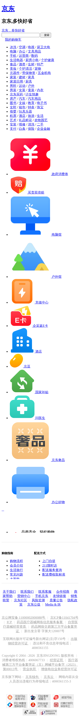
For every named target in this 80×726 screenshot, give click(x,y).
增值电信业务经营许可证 (59, 669)
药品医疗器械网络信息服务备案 (40, 622)
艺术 (13, 120)
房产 (13, 98)
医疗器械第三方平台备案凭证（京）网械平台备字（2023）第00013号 (40, 664)
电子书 (42, 103)
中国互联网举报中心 (16, 704)
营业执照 (30, 669)
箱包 (22, 107)
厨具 (28, 81)
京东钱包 (32, 677)
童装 (31, 90)
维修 (22, 124)
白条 (22, 128)
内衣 (40, 90)
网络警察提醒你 (40, 697)
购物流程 (16, 561)
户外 (31, 85)
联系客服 (44, 591)
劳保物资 (28, 73)
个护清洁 (25, 68)
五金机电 (44, 73)
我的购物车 (13, 39)
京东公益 (33, 604)
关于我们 (9, 591)
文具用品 (34, 51)
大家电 (15, 579)
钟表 (31, 107)
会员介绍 (16, 565)
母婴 (13, 111)
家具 (31, 77)
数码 (34, 55)
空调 (22, 47)
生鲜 (31, 64)
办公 (22, 51)
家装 (13, 77)
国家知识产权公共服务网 (48, 712)
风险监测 (38, 600)
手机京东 (41, 596)
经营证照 (57, 660)
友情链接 (59, 596)
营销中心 (23, 596)
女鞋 (13, 107)
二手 (40, 124)
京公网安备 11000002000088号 (24, 617)
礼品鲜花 (25, 120)
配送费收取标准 (53, 574)
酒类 (22, 64)
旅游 (31, 116)
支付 (13, 128)
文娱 (22, 103)
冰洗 (13, 47)
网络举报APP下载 (40, 704)
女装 (22, 90)
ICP (10, 622)
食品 (13, 64)
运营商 (24, 55)
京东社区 (20, 600)
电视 (31, 47)
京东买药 (16, 94)
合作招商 (62, 591)
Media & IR (53, 604)
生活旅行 (16, 570)
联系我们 (27, 591)
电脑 (13, 51)
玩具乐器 (25, 111)
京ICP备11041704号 (64, 617)
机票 (13, 116)
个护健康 (47, 60)
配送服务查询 (52, 570)
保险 (31, 128)
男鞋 (13, 85)
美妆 (13, 68)
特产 (40, 64)
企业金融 (43, 128)
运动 (22, 85)
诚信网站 (63, 697)
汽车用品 (34, 98)
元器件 (15, 73)
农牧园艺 (41, 120)
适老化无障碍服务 (30, 712)
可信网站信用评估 (16, 697)
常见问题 (16, 574)
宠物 (37, 68)
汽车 (22, 98)
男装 (13, 90)
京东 (8, 8)
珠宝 (40, 107)
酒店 (22, 116)
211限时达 (49, 565)
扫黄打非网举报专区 (63, 704)
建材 (22, 77)
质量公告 (56, 600)
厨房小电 (32, 60)
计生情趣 (32, 94)
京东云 (49, 677)
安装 (13, 124)
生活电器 (16, 60)
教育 (31, 103)
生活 (40, 116)
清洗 (31, 124)
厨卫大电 (43, 47)
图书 (13, 103)
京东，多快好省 (13, 30)
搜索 (45, 35)
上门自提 (48, 561)
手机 (13, 55)
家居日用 (16, 81)
